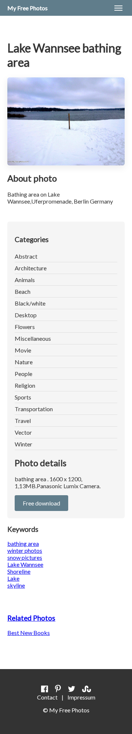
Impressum (81, 697)
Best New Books (28, 632)
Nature (24, 361)
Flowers (25, 326)
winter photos (24, 550)
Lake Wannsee (25, 564)
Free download (41, 503)
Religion (25, 385)
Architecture (31, 267)
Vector (23, 432)
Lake (13, 578)
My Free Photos (27, 7)
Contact (47, 697)
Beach (22, 291)
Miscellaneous (33, 338)
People (23, 373)
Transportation (34, 408)
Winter (23, 444)
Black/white (30, 303)
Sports (23, 397)
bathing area (23, 543)
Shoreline (18, 571)
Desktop (26, 314)
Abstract (26, 256)
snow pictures (24, 557)
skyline (16, 585)
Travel (23, 420)
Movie (23, 350)
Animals (25, 279)
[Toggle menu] (118, 8)
